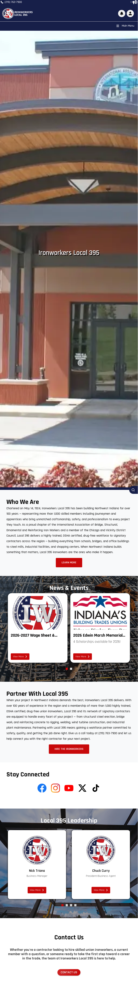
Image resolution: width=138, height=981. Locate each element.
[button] (130, 13)
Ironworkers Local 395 (68, 253)
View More (18, 656)
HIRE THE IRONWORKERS (69, 749)
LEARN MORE (69, 562)
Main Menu (128, 26)
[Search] (133, 490)
